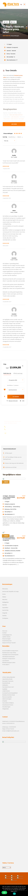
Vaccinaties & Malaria (8, 702)
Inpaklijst (4, 689)
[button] (4, 892)
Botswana (5, 588)
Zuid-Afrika (5, 610)
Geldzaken (5, 685)
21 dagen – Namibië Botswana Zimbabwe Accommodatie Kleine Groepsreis (9, 538)
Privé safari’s (5, 664)
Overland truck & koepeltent (10, 693)
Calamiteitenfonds (7, 679)
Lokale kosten (6, 691)
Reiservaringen (6, 638)
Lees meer (14, 124)
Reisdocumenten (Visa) (8, 695)
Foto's (7, 22)
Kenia (3, 594)
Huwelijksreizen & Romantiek (10, 654)
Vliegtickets (5, 708)
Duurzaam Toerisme (7, 681)
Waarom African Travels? (9, 642)
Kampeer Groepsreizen (8, 658)
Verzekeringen (6, 706)
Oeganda (4, 613)
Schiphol (4, 701)
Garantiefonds (6, 683)
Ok (14, 893)
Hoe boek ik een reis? (8, 687)
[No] (26, 890)
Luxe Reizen (5, 660)
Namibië (4, 604)
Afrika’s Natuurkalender (8, 677)
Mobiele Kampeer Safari (8, 662)
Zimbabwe (5, 618)
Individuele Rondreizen (8, 656)
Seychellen (5, 607)
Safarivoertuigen (6, 699)
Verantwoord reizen (7, 705)
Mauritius (4, 599)
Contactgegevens (7, 634)
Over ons (4, 631)
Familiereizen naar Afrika (9, 652)
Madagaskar (5, 602)
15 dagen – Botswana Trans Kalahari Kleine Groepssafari (9, 497)
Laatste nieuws (6, 636)
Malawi (4, 596)
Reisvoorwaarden (7, 697)
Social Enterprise (6, 640)
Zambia (4, 615)
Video (14, 22)
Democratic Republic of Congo (10, 591)
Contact (4, 632)
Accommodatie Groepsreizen (10, 650)
